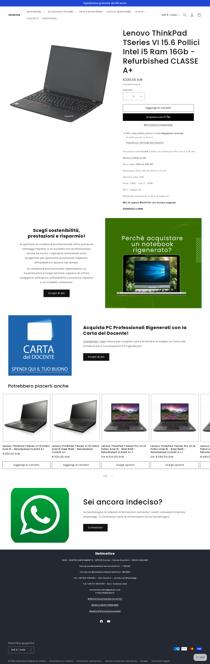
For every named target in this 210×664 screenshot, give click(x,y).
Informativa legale (160, 661)
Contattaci (91, 341)
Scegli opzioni (125, 465)
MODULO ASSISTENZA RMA (104, 605)
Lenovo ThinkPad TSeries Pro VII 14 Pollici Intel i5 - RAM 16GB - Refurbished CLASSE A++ (173, 449)
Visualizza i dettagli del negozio (145, 142)
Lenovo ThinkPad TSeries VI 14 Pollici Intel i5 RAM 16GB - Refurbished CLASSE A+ (75, 449)
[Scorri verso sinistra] (98, 476)
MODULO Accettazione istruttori (105, 599)
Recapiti (144, 661)
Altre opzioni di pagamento (158, 124)
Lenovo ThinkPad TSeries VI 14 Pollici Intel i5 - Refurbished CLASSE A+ (26, 448)
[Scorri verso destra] (112, 476)
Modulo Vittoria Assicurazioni (105, 611)
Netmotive (21, 661)
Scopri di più (56, 293)
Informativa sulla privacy (89, 661)
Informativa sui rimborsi (61, 661)
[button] (35, 11)
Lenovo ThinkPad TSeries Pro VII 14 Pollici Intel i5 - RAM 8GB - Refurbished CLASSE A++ (123, 449)
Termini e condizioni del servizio (121, 661)
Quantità (128, 90)
